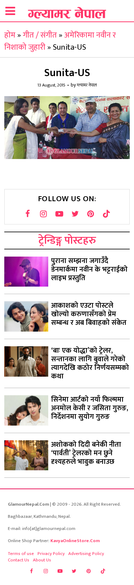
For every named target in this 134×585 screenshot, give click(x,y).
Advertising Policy (86, 553)
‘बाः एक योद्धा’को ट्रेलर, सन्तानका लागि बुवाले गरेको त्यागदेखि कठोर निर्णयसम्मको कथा (90, 363)
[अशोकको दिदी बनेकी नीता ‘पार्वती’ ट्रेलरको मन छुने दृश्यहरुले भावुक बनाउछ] (26, 455)
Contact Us (18, 560)
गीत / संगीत (40, 35)
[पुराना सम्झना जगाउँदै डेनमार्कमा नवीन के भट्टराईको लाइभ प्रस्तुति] (26, 272)
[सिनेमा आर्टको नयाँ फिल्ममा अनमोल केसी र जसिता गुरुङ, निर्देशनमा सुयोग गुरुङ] (26, 410)
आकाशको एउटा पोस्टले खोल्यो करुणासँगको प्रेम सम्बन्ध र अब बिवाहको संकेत (88, 314)
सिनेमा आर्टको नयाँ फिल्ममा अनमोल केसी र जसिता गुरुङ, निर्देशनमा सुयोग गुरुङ (89, 408)
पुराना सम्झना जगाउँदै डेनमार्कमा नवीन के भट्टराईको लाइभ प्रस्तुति (89, 269)
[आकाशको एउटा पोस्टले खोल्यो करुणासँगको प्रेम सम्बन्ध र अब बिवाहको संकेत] (26, 316)
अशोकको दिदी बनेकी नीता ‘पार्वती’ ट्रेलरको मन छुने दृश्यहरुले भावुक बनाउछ (86, 453)
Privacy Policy (51, 553)
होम (9, 35)
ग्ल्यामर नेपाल (87, 85)
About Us (42, 560)
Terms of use (21, 553)
